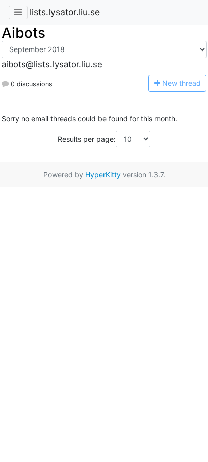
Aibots (23, 32)
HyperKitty (103, 174)
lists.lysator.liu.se (65, 12)
